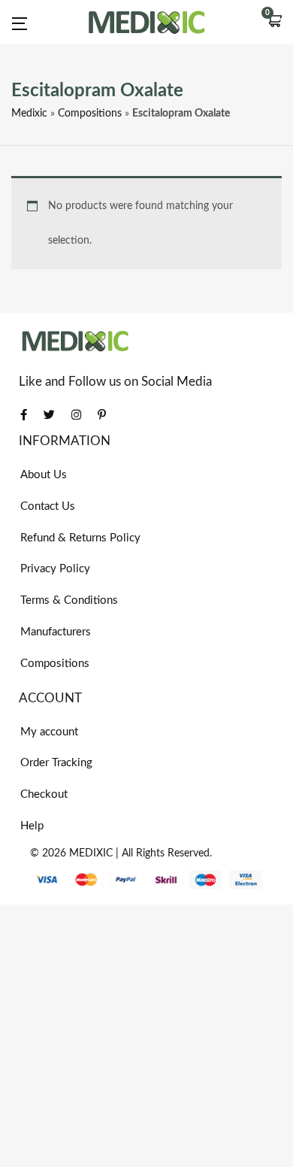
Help (32, 826)
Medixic (29, 113)
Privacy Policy (55, 568)
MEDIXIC (91, 853)
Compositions (90, 113)
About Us (43, 474)
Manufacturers (55, 632)
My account (49, 732)
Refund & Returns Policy (80, 538)
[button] (274, 22)
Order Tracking (56, 762)
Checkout (44, 794)
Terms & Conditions (69, 600)
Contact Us (47, 506)
